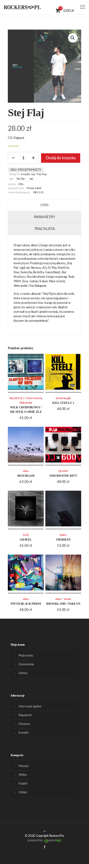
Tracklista (44, 229)
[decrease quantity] (13, 158)
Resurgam (25, 475)
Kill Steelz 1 (63, 403)
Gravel (26, 539)
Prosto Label (34, 188)
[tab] (44, 205)
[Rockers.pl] (22, 7)
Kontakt (24, 732)
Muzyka (25, 174)
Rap (31, 179)
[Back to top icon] (44, 831)
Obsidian (63, 539)
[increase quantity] (33, 158)
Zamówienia (26, 664)
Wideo (23, 774)
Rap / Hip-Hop (39, 174)
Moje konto (26, 655)
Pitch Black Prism (26, 603)
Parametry (44, 217)
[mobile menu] (83, 7)
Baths (63, 535)
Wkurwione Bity (63, 475)
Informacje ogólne (30, 706)
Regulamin (25, 715)
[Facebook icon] (44, 847)
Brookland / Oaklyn (63, 603)
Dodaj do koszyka (60, 158)
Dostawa (24, 724)
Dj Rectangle (63, 398)
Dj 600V (63, 471)
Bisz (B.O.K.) (16, 398)
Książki (23, 783)
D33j (26, 535)
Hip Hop (21, 179)
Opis (44, 205)
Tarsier (67, 599)
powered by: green (44, 840)
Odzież (23, 792)
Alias (25, 471)
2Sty (20, 184)
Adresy (23, 673)
